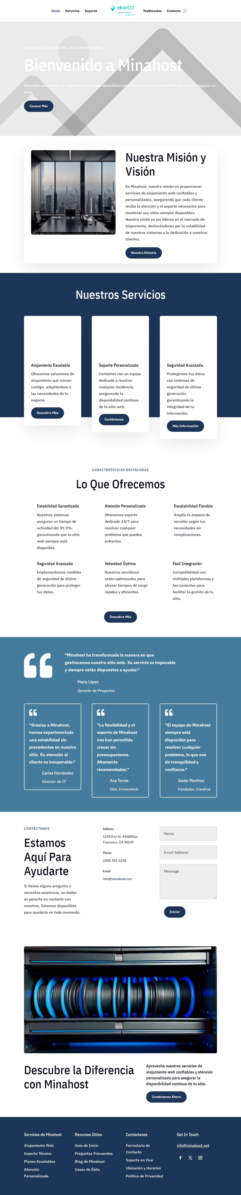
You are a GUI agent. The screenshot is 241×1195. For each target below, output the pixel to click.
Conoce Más (39, 106)
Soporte (91, 11)
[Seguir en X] (190, 1158)
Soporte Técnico (38, 1153)
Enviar (175, 912)
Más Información (185, 426)
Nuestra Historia (143, 253)
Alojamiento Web (39, 1145)
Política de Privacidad (144, 1176)
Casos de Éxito (87, 1169)
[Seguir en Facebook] (180, 1158)
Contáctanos (114, 419)
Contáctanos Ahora (166, 1097)
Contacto (174, 11)
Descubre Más (47, 413)
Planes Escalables (39, 1161)
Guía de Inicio (86, 1145)
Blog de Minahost (90, 1161)
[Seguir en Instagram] (200, 1158)
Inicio (55, 11)
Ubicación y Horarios (143, 1168)
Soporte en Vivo (139, 1160)
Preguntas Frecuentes (94, 1153)
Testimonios (152, 11)
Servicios (72, 11)
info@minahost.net (117, 879)
